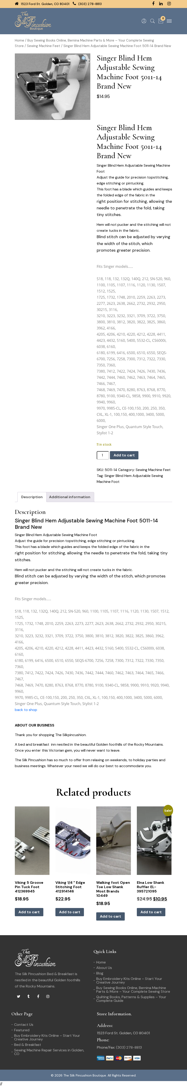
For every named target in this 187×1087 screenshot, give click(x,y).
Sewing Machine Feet (43, 46)
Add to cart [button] (29, 912)
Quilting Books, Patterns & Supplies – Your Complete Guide (131, 999)
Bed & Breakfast (27, 1044)
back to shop (26, 709)
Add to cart (124, 455)
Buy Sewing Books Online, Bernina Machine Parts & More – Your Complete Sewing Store (133, 989)
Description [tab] (32, 497)
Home (19, 40)
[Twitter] (18, 996)
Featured (21, 1030)
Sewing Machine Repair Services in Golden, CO (49, 1052)
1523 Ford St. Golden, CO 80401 (44, 4)
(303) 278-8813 (89, 4)
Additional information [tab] (69, 497)
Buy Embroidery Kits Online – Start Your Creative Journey (129, 980)
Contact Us (23, 1024)
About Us (104, 967)
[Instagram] (48, 996)
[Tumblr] (28, 996)
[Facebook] (38, 996)
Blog (99, 973)
